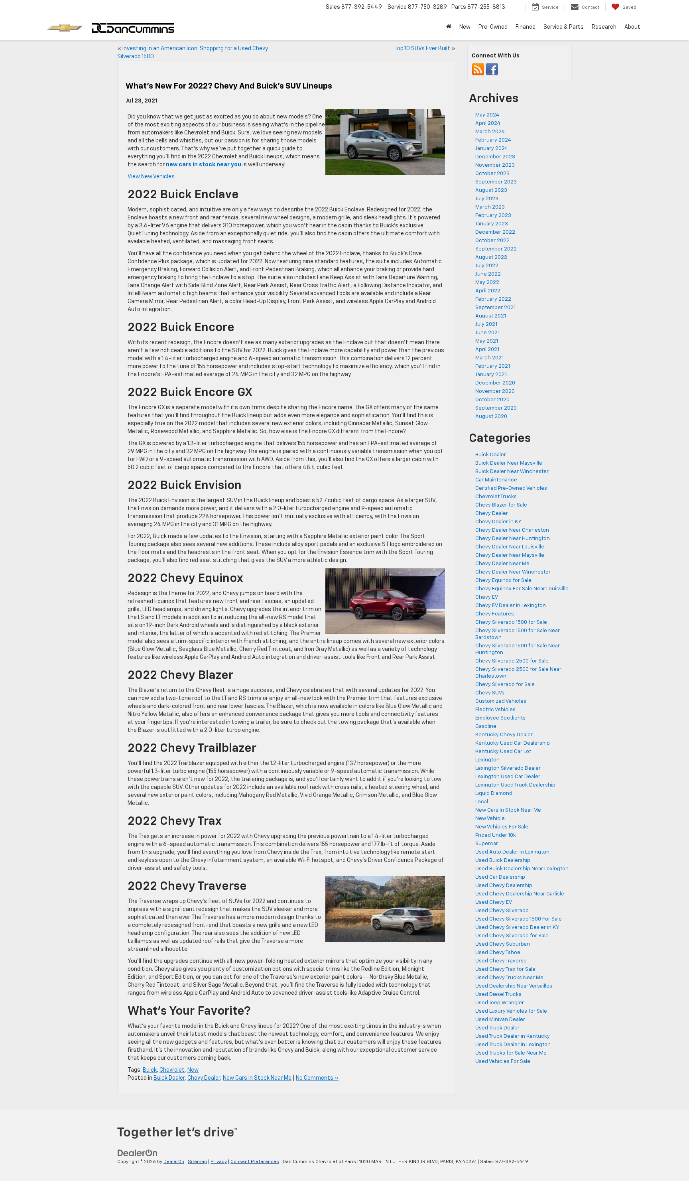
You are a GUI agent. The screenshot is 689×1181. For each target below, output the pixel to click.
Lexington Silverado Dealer (508, 768)
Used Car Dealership (500, 877)
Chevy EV (486, 597)
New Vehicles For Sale (501, 827)
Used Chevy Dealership (503, 885)
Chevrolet (172, 1070)
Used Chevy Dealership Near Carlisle (519, 894)
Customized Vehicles (500, 701)
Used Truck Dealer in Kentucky (512, 1036)
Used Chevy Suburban (502, 944)
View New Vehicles (151, 176)
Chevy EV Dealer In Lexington (510, 605)
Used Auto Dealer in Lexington (512, 852)
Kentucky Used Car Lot (503, 751)
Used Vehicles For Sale (502, 1061)
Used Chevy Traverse (501, 961)
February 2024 (493, 140)
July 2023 (486, 198)
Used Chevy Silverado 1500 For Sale (518, 919)
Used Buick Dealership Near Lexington (522, 868)
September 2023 (496, 182)
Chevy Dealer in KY (498, 521)
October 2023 (492, 173)
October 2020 (492, 399)
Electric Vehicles (495, 709)
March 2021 (489, 358)
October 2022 (492, 240)
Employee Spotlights (500, 718)
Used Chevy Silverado (502, 910)
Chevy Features (494, 614)
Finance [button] (525, 27)
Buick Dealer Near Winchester (512, 471)
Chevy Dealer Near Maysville (509, 555)
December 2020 (495, 383)
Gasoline (485, 726)
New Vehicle (490, 818)
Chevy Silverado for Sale (505, 684)
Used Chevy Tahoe (497, 952)
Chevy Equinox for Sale (503, 580)
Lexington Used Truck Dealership (515, 785)
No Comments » (317, 1078)
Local (481, 801)
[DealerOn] (137, 1153)
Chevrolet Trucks (496, 496)
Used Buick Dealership (502, 860)
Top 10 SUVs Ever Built (422, 48)
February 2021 (492, 366)
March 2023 (490, 207)
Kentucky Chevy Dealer (504, 734)
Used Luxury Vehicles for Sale (511, 1011)
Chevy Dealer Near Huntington (512, 538)
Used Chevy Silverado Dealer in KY (517, 927)
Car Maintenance (496, 480)
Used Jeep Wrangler (499, 1003)
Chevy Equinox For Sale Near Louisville (522, 588)
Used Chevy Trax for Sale (505, 969)
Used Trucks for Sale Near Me (511, 1053)
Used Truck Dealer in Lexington (513, 1044)
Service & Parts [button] (563, 27)
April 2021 (487, 349)
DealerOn (173, 1161)
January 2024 (491, 148)
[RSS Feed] (478, 69)
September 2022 (496, 249)
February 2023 (493, 215)
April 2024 (487, 123)
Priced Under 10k (495, 835)
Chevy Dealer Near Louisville (509, 547)
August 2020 (491, 416)
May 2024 (487, 115)
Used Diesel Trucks (498, 994)
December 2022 (495, 232)
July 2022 (486, 265)
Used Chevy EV (493, 902)
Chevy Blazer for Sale (501, 505)
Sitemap (197, 1161)
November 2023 (495, 165)
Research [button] (604, 27)
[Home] (448, 27)
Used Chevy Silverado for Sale (512, 935)
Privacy (219, 1161)
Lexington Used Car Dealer (507, 776)
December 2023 (495, 157)
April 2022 (487, 291)
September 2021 (495, 307)
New (193, 1070)
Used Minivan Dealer (500, 1019)
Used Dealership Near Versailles (513, 986)
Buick (150, 1070)
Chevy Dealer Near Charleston (512, 530)
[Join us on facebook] (492, 69)
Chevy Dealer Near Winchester (513, 572)
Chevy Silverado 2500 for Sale (512, 661)
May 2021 (486, 341)
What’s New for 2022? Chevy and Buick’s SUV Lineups (229, 86)
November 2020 (495, 391)
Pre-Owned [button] (493, 27)
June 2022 (488, 274)
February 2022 (493, 299)
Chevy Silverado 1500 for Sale (511, 622)
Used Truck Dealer (497, 1028)
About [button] (632, 27)
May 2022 (487, 282)
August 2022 (491, 257)
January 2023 (491, 224)
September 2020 (496, 408)
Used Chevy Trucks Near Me (509, 977)
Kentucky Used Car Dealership (512, 743)
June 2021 (487, 332)
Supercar (486, 843)
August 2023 (491, 190)
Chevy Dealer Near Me (502, 563)
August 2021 (490, 316)
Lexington (487, 760)
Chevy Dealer (203, 1078)
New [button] (464, 27)
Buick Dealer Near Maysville (508, 463)
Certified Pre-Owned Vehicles (511, 488)
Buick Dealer (169, 1078)
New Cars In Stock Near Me (257, 1078)
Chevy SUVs (489, 693)
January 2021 (491, 374)
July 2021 (486, 324)
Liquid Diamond (493, 793)
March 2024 (490, 131)
